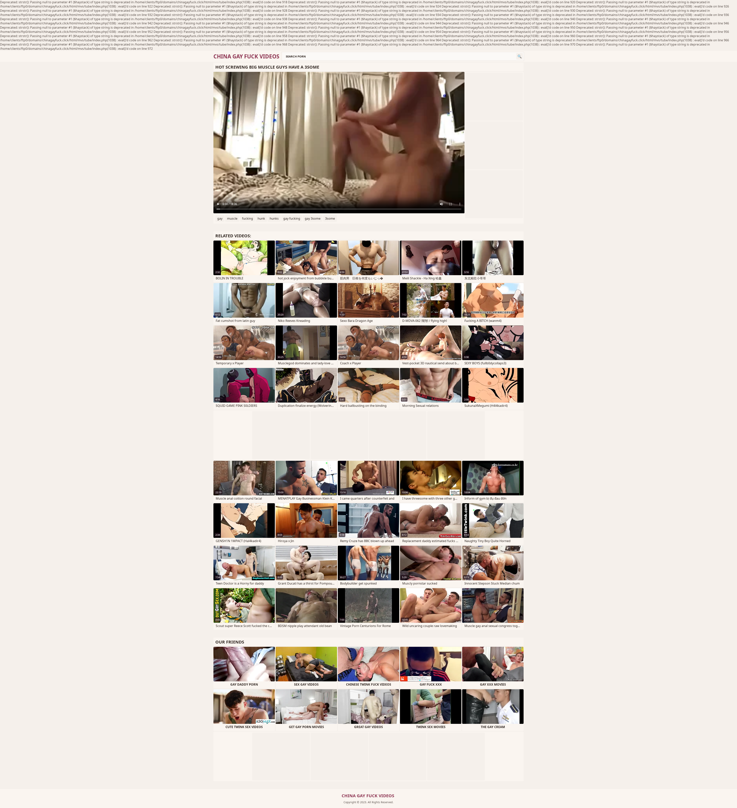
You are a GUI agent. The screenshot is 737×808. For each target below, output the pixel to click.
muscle (232, 218)
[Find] (519, 56)
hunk (261, 218)
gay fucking (291, 218)
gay (219, 218)
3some (330, 218)
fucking (247, 218)
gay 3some (313, 218)
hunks (274, 218)
